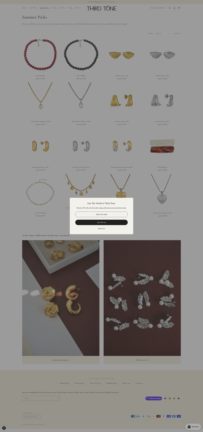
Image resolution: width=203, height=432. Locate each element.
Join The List (101, 222)
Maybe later (101, 228)
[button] (4, 428)
